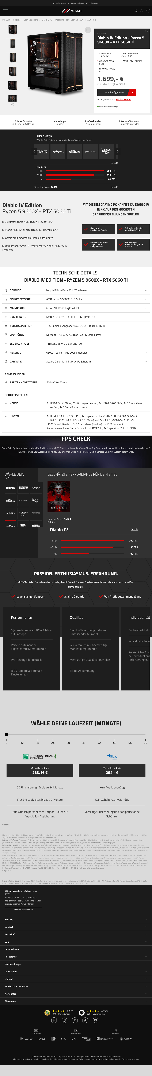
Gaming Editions (31, 19)
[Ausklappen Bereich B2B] (146, 941)
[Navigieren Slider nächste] (118, 151)
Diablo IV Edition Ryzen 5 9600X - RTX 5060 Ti (75, 19)
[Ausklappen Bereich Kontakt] (146, 919)
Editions (16, 19)
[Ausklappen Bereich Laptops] (146, 979)
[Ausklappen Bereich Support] (146, 927)
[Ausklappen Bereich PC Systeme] (146, 971)
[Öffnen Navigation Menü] (5, 11)
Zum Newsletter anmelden (23, 909)
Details (51, 522)
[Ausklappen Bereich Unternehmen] (146, 949)
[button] (142, 11)
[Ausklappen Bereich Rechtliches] (146, 956)
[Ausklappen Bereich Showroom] (146, 1001)
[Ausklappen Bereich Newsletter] (146, 993)
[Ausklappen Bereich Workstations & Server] (146, 986)
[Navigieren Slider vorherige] (34, 151)
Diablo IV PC (47, 19)
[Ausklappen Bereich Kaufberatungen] (146, 964)
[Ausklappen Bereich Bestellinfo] (146, 934)
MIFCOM (6, 19)
